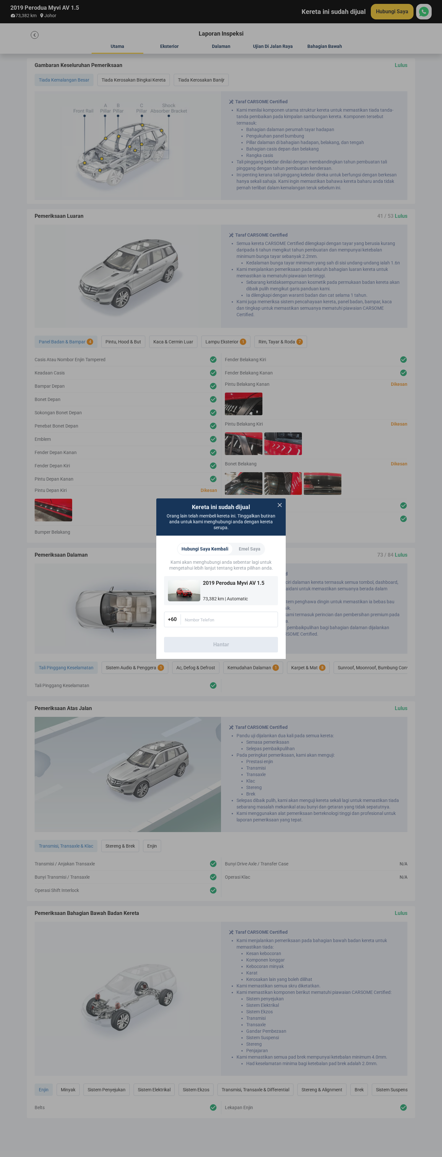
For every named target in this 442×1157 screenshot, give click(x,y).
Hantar (221, 644)
